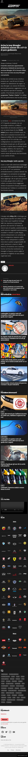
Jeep (10, 121)
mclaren (23, 688)
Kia (23, 683)
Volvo (3, 702)
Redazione (3, 714)
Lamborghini (5, 685)
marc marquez (20, 685)
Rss (8, 750)
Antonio (11, 265)
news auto (19, 692)
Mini (3, 692)
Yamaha (9, 702)
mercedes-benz (12, 690)
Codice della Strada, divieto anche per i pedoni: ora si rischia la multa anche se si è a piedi (14, 361)
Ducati (12, 678)
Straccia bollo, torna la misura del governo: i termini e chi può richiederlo (14, 384)
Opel (9, 695)
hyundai (15, 681)
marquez (4, 688)
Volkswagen (20, 699)
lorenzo (12, 685)
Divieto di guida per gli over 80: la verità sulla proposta (13, 465)
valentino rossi (11, 699)
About (3, 261)
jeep (3, 683)
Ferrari (18, 678)
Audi (13, 676)
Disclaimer (18, 750)
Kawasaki (18, 683)
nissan (3, 695)
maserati (11, 688)
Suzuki (23, 697)
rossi (10, 697)
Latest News (16, 294)
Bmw (23, 676)
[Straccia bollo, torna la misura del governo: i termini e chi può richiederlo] (14, 373)
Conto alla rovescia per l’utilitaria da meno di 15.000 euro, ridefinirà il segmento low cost (14, 415)
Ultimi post (8, 261)
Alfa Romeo (4, 674)
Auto (2, 411)
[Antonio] (5, 271)
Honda (8, 681)
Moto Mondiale (10, 692)
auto (18, 676)
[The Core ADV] (4, 721)
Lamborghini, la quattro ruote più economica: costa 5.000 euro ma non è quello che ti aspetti (12, 315)
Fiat (23, 678)
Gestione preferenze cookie (22, 755)
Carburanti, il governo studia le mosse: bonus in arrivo (12, 488)
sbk (14, 697)
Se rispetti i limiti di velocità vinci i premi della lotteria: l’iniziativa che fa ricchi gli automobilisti (13, 338)
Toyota (3, 699)
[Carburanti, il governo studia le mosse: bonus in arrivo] (14, 476)
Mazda (17, 688)
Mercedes (4, 690)
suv (18, 697)
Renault (4, 697)
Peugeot (15, 695)
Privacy (12, 750)
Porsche (21, 695)
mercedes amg (22, 690)
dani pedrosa (5, 678)
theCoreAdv (5, 724)
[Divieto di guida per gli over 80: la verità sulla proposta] (14, 453)
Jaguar (20, 681)
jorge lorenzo (10, 683)
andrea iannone (6, 676)
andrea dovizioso (14, 674)
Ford (3, 681)
